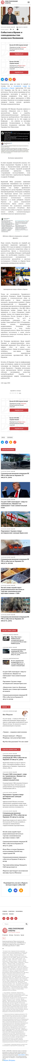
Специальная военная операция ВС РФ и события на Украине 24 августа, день (15, 619)
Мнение (4, 707)
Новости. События (22, 27)
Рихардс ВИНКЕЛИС (13, 634)
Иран (3, 437)
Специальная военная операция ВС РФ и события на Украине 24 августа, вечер (15, 561)
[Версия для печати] (17, 29)
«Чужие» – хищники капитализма (15, 732)
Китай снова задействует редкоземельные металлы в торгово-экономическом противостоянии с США (12, 590)
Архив (22, 935)
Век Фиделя (8, 714)
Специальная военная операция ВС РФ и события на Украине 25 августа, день (15, 475)
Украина (9, 437)
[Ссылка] (14, 79)
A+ (11, 29)
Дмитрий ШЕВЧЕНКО (14, 658)
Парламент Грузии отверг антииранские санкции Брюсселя (14, 532)
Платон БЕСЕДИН (13, 711)
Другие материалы (8, 449)
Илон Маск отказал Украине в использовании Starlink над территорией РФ (13, 851)
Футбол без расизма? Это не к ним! (15, 741)
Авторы (11, 935)
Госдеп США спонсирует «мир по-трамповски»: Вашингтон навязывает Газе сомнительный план (14, 504)
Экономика (19, 911)
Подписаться (19, 54)
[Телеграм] (2, 79)
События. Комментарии (9, 749)
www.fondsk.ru (21, 1054)
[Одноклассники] (10, 79)
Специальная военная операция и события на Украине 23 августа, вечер (15, 859)
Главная (4, 911)
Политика (11, 911)
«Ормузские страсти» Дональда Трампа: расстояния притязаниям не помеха (15, 689)
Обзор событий (11, 27)
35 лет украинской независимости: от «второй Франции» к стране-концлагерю (18, 663)
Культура (5, 914)
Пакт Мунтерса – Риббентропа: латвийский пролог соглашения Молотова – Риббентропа (19, 640)
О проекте (5, 935)
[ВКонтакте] (6, 79)
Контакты (17, 935)
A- (13, 29)
